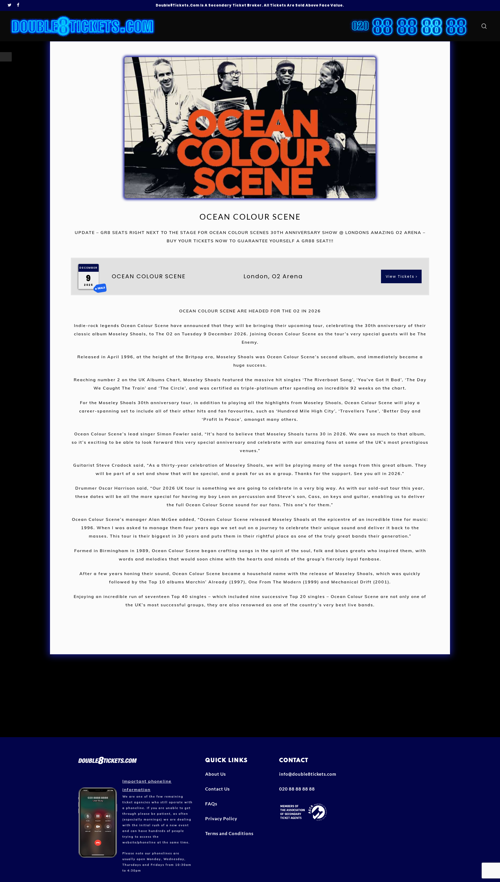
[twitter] (10, 5)
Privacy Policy (221, 818)
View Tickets (400, 276)
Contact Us (217, 789)
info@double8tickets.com (307, 774)
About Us (215, 774)
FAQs (211, 803)
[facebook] (18, 5)
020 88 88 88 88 (297, 789)
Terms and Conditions (229, 833)
